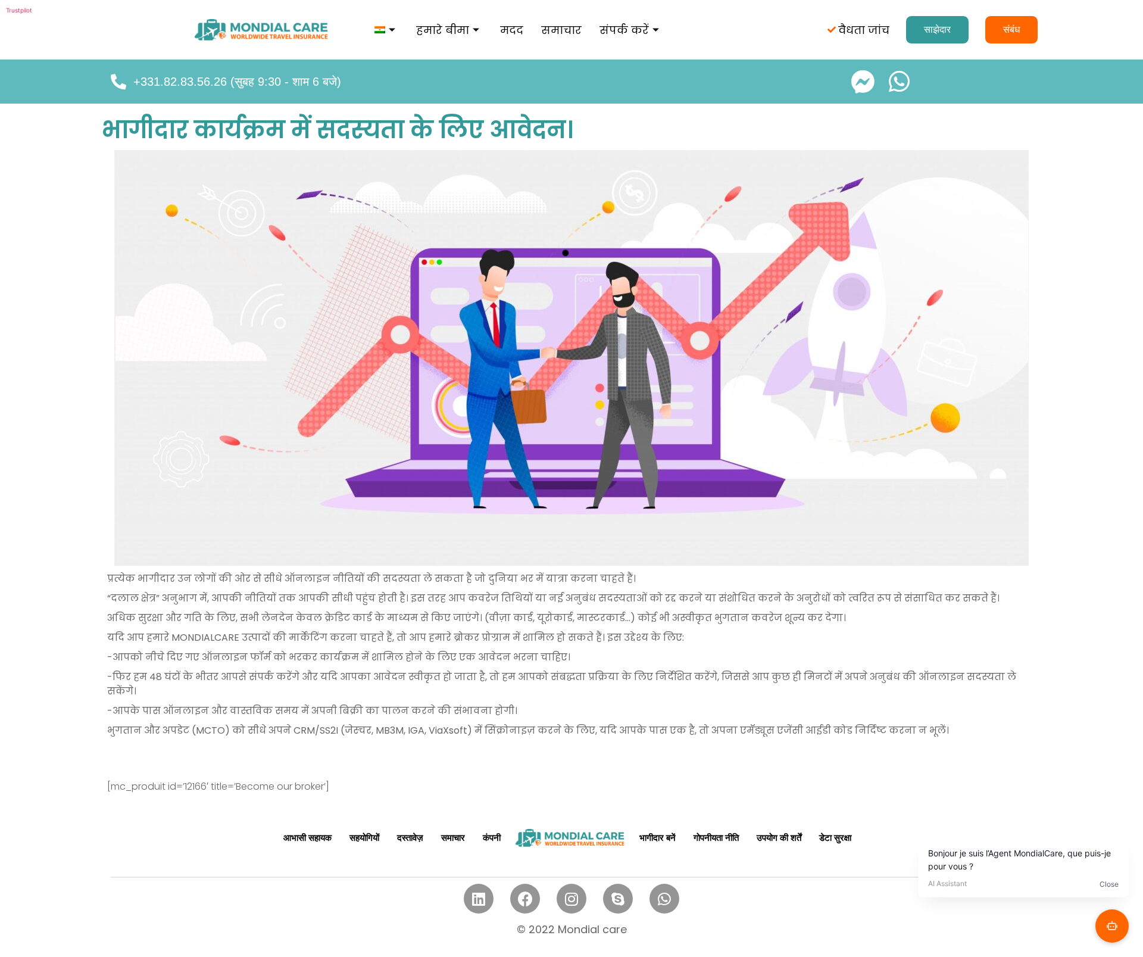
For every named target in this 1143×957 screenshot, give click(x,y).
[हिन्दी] (386, 30)
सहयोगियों (364, 837)
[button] (937, 29)
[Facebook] (525, 899)
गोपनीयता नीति (716, 837)
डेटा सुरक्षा (835, 837)
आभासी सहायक (307, 837)
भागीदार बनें (657, 837)
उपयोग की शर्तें (779, 837)
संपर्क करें (624, 30)
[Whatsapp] (664, 899)
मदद (511, 30)
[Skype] (618, 899)
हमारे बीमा (442, 30)
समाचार (561, 30)
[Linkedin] (479, 899)
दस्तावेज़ (410, 837)
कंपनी (492, 837)
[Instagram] (571, 899)
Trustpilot (19, 10)
